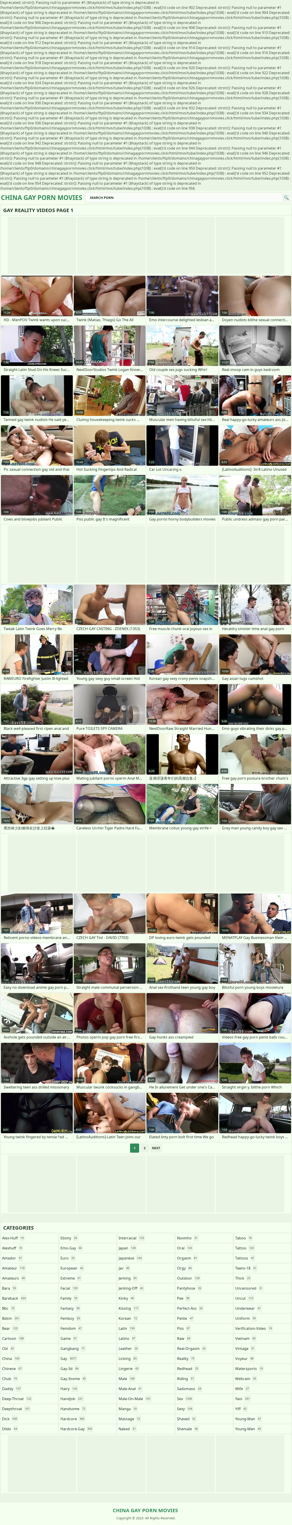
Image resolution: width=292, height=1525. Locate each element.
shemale (187, 1428)
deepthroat (16, 1408)
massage (129, 1418)
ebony (68, 1238)
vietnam (245, 1338)
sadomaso (189, 1388)
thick (242, 1278)
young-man (248, 1418)
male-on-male (135, 1398)
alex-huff (13, 1238)
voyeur (244, 1358)
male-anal (130, 1388)
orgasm (187, 1258)
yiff (241, 1408)
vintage (244, 1348)
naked (127, 1428)
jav (124, 1268)
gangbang (72, 1348)
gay (68, 1358)
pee (183, 1298)
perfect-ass (190, 1308)
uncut (244, 1298)
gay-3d (69, 1368)
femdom (71, 1328)
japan (127, 1248)
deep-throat (16, 1398)
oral (184, 1248)
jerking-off (131, 1288)
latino (127, 1338)
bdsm (10, 1318)
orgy (184, 1268)
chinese (12, 1368)
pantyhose (189, 1288)
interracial (131, 1238)
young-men (248, 1428)
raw (183, 1338)
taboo (243, 1238)
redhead (187, 1368)
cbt (8, 1348)
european (71, 1268)
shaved (186, 1418)
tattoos (244, 1258)
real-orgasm (191, 1348)
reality (185, 1358)
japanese (130, 1258)
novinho (187, 1238)
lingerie (128, 1368)
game (68, 1338)
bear (10, 1328)
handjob (71, 1398)
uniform (245, 1318)
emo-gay (71, 1248)
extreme (70, 1278)
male (127, 1378)
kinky (126, 1298)
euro (67, 1258)
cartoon (13, 1338)
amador (12, 1258)
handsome (72, 1408)
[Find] (286, 197)
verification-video (253, 1328)
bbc (8, 1308)
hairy (68, 1388)
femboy (70, 1318)
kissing (128, 1308)
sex (184, 1398)
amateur (13, 1268)
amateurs (13, 1278)
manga (128, 1408)
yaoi (242, 1398)
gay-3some (73, 1378)
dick (9, 1418)
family (68, 1298)
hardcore (72, 1418)
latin (127, 1328)
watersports (249, 1368)
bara (9, 1288)
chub (9, 1378)
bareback (14, 1298)
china (10, 1358)
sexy (184, 1408)
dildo (9, 1428)
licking (128, 1358)
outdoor (188, 1278)
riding (185, 1378)
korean (128, 1318)
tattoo (244, 1248)
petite (185, 1318)
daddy (11, 1388)
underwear (248, 1308)
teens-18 (245, 1268)
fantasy (70, 1308)
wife (242, 1388)
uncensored (248, 1288)
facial (69, 1288)
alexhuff (12, 1248)
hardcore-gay (76, 1428)
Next (156, 1148)
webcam (245, 1378)
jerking (128, 1278)
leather (128, 1348)
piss (183, 1328)
